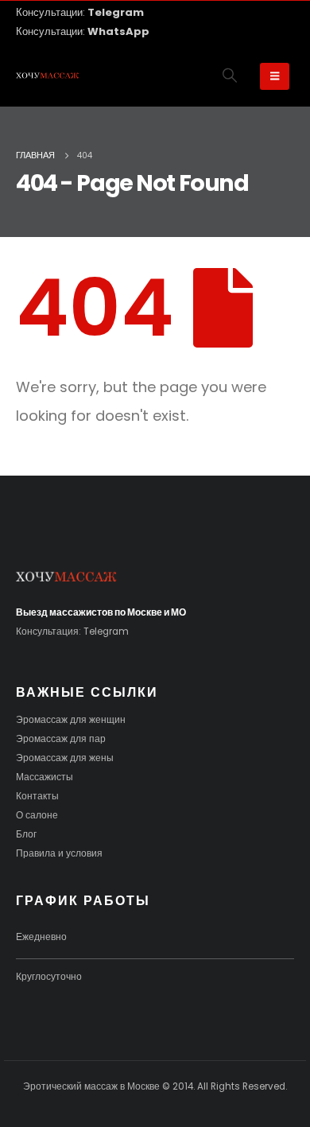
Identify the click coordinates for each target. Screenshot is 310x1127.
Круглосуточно (49, 976)
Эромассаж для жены (65, 758)
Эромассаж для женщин (71, 719)
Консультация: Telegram (72, 631)
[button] (230, 75)
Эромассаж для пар (61, 739)
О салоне (37, 815)
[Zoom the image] (67, 578)
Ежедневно (41, 937)
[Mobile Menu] (274, 76)
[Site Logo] (47, 76)
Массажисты (44, 777)
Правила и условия (59, 853)
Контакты (37, 796)
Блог (26, 834)
